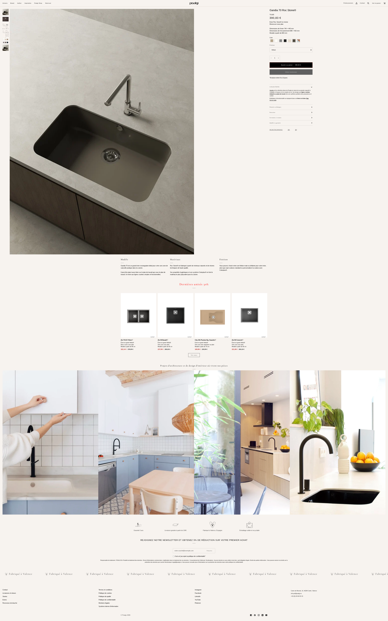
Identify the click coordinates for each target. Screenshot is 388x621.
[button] (6, 3)
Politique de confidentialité (107, 600)
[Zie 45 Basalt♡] (175, 315)
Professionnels (348, 3)
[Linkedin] (262, 615)
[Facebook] (251, 615)
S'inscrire (209, 551)
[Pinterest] (255, 615)
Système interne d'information (108, 606)
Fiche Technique (276, 130)
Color (271, 37)
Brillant (274, 50)
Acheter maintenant (291, 72)
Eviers (5, 600)
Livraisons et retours (9, 593)
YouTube (198, 600)
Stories (5, 596)
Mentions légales (104, 603)
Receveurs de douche (10, 603)
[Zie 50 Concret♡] (249, 315)
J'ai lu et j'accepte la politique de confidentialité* (190, 556)
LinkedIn (197, 596)
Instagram (198, 590)
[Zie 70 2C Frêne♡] (138, 315)
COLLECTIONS (274, 87)
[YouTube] (266, 615)
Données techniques (275, 107)
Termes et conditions (105, 590)
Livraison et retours (275, 117)
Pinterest (198, 603)
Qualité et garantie (275, 123)
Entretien (272, 112)
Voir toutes (194, 355)
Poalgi (124, 615)
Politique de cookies (105, 593)
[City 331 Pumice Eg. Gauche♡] (212, 315)
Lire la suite (273, 100)
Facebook (198, 593)
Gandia (272, 90)
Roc (307, 98)
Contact (362, 3)
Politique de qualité (105, 596)
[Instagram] (259, 615)
